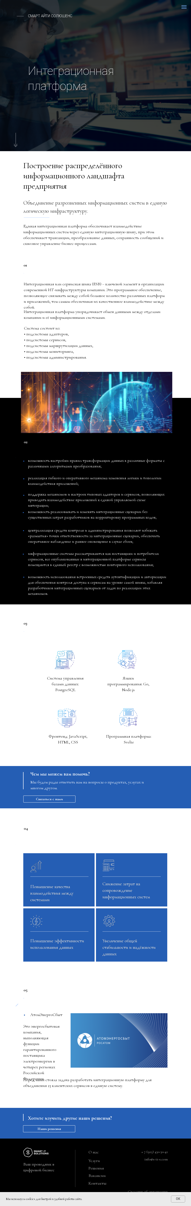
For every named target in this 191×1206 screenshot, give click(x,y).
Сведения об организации (148, 1191)
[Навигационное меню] (184, 7)
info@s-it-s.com (156, 1159)
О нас (94, 1152)
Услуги (94, 1160)
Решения (96, 1168)
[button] (49, 799)
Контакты (97, 1183)
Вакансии (97, 1175)
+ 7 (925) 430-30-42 (154, 1151)
